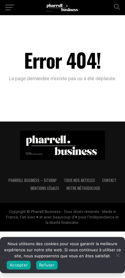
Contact (109, 180)
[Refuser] (117, 255)
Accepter (19, 265)
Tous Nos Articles (79, 180)
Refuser (47, 265)
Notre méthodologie (83, 188)
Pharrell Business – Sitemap (32, 180)
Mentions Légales (45, 188)
